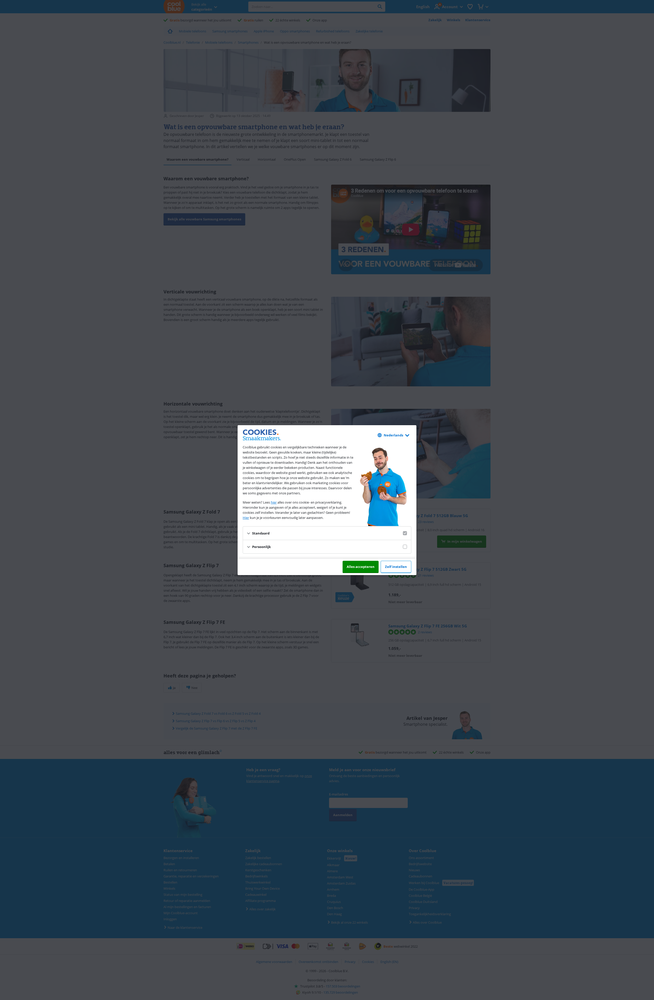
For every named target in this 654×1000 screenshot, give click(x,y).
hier (274, 502)
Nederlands (393, 435)
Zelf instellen (396, 566)
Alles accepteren (361, 566)
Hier (246, 517)
